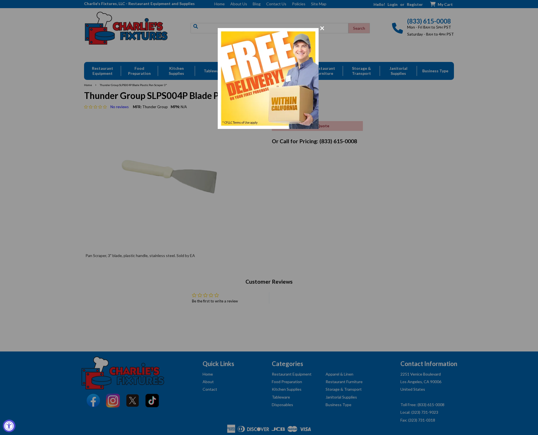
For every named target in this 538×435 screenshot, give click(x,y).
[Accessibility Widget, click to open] (9, 426)
